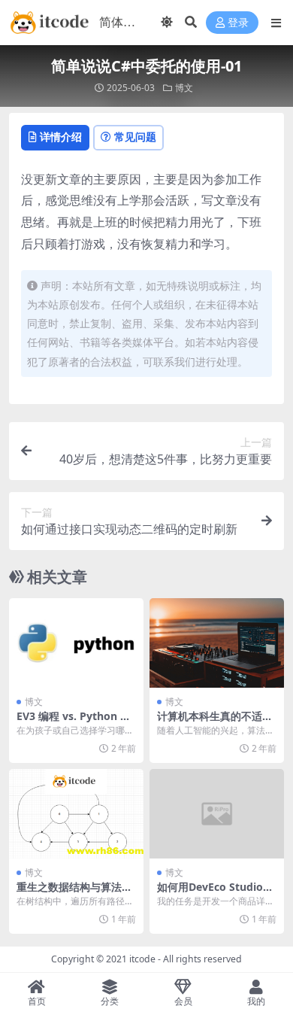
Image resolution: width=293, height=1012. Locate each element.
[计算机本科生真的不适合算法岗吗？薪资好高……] (217, 643)
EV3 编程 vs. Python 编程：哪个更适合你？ (74, 722)
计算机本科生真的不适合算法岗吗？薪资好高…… (215, 722)
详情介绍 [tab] (61, 136)
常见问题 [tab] (135, 136)
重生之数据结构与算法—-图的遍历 (76, 893)
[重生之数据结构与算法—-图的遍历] (76, 814)
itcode (142, 959)
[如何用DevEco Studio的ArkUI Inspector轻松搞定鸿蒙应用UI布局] (217, 814)
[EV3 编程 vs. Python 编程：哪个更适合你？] (76, 643)
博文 (184, 87)
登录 (238, 23)
